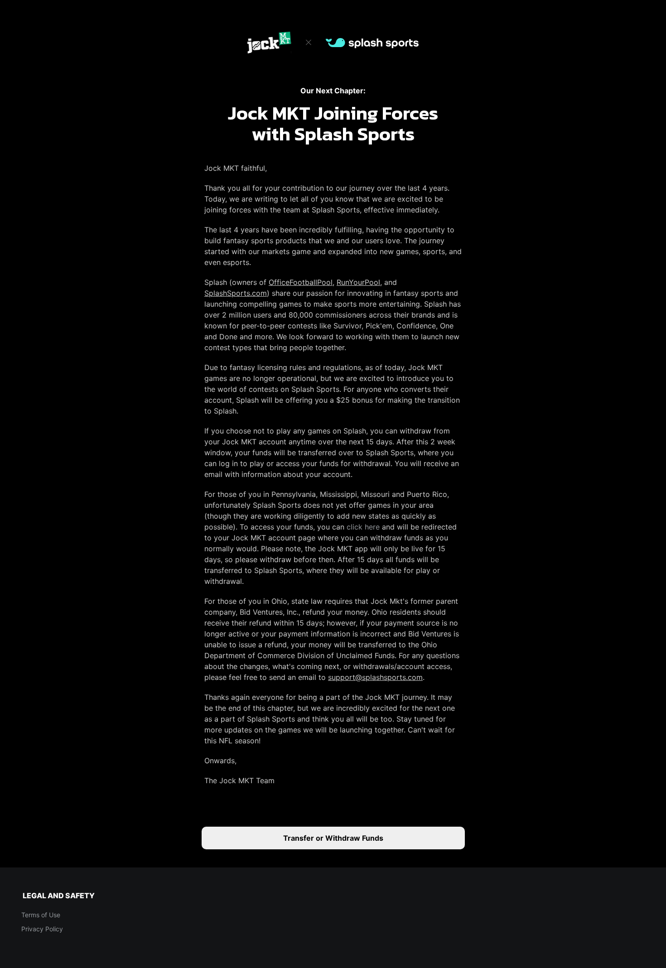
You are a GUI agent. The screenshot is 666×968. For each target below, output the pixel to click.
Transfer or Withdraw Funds (333, 838)
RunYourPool (358, 282)
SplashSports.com (235, 293)
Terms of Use (40, 915)
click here (363, 526)
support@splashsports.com (375, 677)
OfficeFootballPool (301, 282)
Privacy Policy (42, 929)
